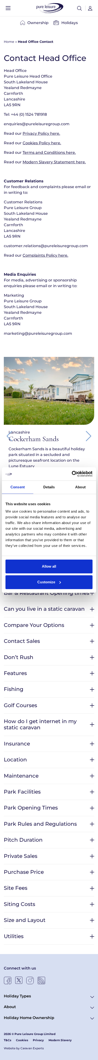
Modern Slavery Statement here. (54, 162)
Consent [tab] (17, 487)
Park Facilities (22, 792)
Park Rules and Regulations (40, 824)
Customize (46, 582)
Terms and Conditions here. (49, 152)
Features (15, 673)
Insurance (17, 743)
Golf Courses (20, 705)
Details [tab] (49, 487)
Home (9, 42)
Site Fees (15, 888)
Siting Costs (19, 904)
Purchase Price (24, 872)
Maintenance (21, 776)
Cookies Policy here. (42, 143)
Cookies (22, 1040)
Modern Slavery (60, 1040)
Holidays (69, 22)
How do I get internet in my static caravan (40, 724)
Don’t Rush (18, 657)
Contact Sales (22, 641)
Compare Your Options (34, 625)
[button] (79, 8)
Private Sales (20, 856)
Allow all (49, 566)
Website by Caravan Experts (24, 1048)
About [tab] (80, 487)
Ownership (38, 22)
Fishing (13, 689)
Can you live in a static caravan (44, 609)
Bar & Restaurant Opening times (46, 593)
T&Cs (7, 1040)
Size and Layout (24, 920)
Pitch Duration (23, 840)
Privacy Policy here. (41, 133)
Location (15, 759)
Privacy (38, 1040)
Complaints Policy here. (45, 255)
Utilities (14, 936)
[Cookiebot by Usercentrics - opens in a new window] (72, 474)
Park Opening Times (31, 808)
